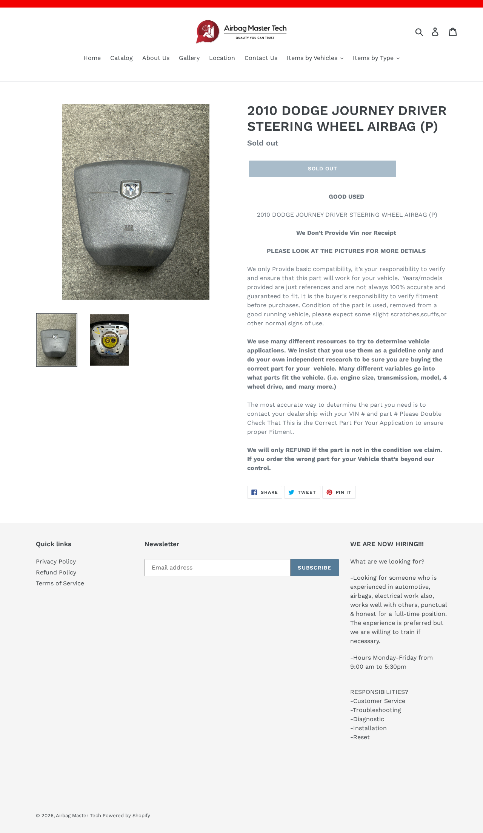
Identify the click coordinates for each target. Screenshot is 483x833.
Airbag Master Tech (79, 815)
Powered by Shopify (126, 815)
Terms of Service (60, 583)
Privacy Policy (56, 561)
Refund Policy (56, 572)
